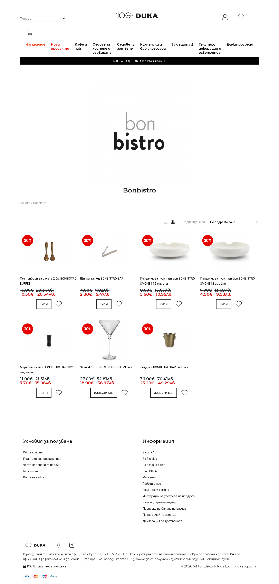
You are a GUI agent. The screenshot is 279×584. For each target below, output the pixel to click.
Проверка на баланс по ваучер (164, 508)
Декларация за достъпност (162, 521)
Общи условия (33, 452)
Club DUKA (150, 471)
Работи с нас (152, 484)
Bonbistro (39, 203)
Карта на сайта (33, 477)
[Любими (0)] (241, 17)
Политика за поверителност (43, 459)
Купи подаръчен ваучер (159, 502)
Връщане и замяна (156, 490)
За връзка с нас (154, 465)
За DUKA (148, 452)
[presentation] (85, 252)
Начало (25, 203)
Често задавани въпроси (41, 465)
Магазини (149, 477)
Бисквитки (30, 471)
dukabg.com (245, 566)
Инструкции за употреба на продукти (169, 496)
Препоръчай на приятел (159, 515)
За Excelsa (150, 459)
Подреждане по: (194, 222)
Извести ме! (104, 392)
